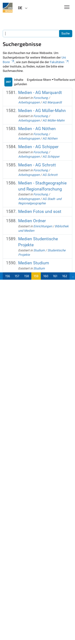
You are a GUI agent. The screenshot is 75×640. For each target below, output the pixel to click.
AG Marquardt (52, 102)
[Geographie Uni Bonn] (8, 8)
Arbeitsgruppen (29, 102)
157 (17, 276)
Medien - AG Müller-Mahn (42, 110)
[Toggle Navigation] (67, 7)
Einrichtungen (42, 226)
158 (26, 276)
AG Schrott (50, 175)
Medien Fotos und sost (39, 211)
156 (7, 276)
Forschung (40, 98)
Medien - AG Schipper (38, 146)
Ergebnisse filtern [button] (39, 80)
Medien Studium (33, 263)
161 (55, 276)
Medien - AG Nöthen (37, 128)
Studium (39, 250)
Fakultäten (57, 62)
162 (64, 276)
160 (45, 276)
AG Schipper (51, 156)
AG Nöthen (49, 138)
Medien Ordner (32, 220)
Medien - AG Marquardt (40, 92)
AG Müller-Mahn (53, 120)
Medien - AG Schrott (37, 165)
